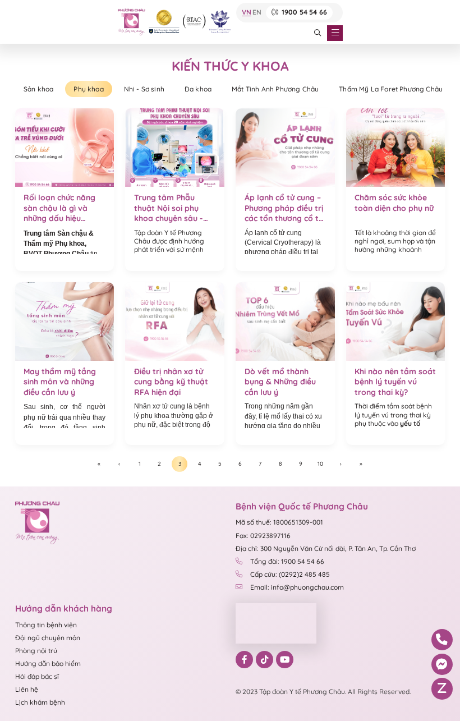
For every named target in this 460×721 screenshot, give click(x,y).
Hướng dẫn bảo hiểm (48, 663)
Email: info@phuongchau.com (297, 587)
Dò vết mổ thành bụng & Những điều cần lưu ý (280, 381)
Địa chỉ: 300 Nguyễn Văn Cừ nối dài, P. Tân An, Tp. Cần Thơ (326, 548)
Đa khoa (198, 89)
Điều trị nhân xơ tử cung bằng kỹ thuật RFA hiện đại (171, 381)
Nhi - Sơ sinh (144, 89)
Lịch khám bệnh (40, 702)
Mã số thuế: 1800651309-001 (279, 522)
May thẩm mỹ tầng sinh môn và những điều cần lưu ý (60, 381)
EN (256, 12)
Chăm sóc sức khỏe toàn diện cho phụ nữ (394, 202)
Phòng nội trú (36, 650)
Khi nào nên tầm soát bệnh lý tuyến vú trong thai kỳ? (395, 381)
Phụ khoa (88, 89)
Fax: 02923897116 (263, 535)
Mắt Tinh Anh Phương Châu (275, 89)
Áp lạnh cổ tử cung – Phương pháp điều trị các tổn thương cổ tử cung (284, 208)
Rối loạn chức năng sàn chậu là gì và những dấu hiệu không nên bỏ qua (59, 208)
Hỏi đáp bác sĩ (37, 676)
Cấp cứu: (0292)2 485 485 (290, 574)
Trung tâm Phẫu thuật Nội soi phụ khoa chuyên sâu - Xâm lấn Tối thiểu (168, 208)
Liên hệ (26, 689)
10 (320, 463)
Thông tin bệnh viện (46, 625)
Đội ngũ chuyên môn (47, 637)
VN (246, 12)
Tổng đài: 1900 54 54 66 (287, 561)
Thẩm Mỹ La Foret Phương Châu (391, 89)
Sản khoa (38, 89)
